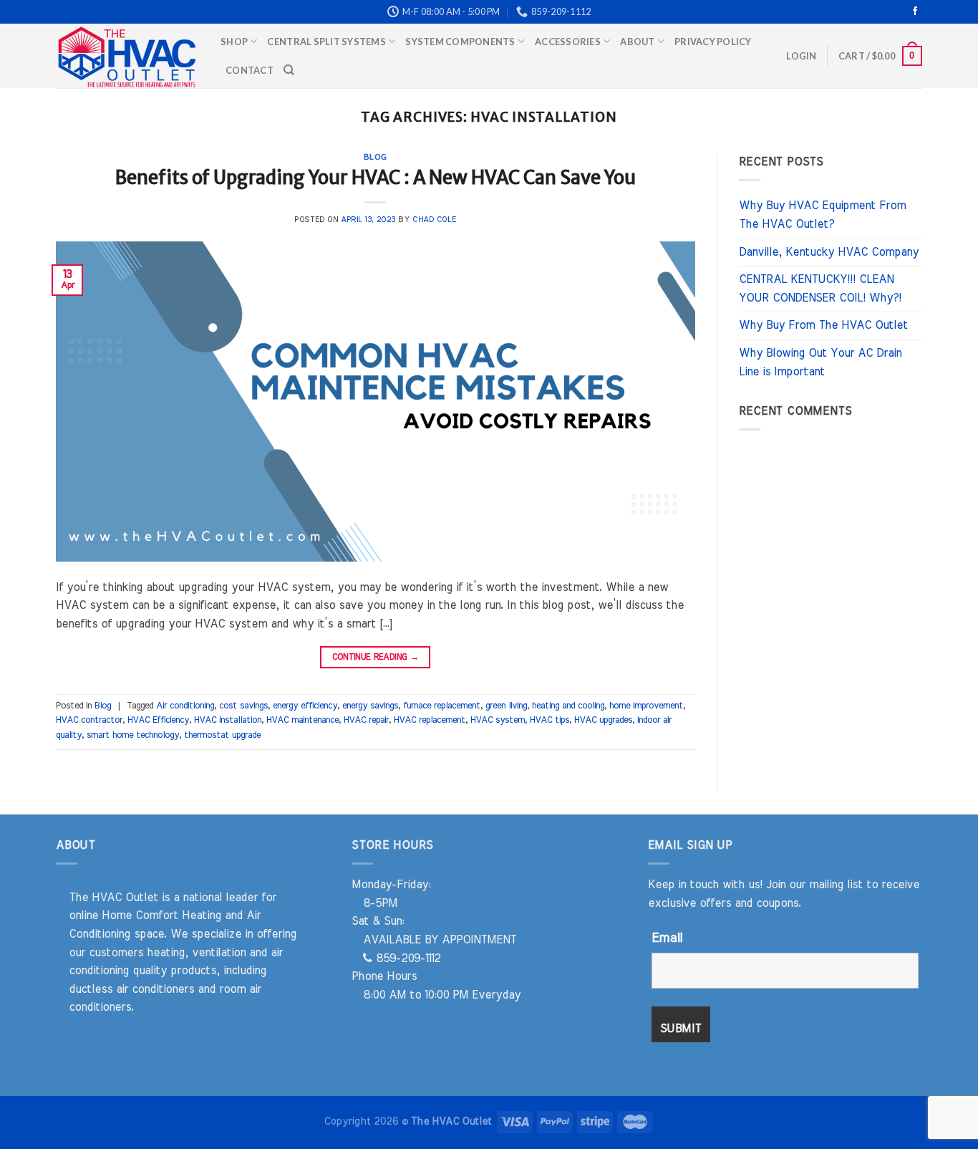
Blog (375, 157)
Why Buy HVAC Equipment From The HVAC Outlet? (822, 215)
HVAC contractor (89, 720)
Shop (234, 41)
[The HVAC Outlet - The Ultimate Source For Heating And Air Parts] (127, 56)
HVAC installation (227, 720)
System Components (460, 41)
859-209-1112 (406, 958)
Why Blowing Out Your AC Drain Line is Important (820, 362)
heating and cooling (568, 706)
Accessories (568, 41)
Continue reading (376, 657)
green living (506, 706)
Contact (249, 70)
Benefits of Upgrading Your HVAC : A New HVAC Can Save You (375, 177)
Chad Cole (434, 219)
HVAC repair (366, 720)
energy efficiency (305, 706)
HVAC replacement (429, 720)
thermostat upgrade (222, 735)
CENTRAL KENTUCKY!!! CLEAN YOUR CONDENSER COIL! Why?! (820, 289)
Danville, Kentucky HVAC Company (829, 252)
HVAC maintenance (302, 720)
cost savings (243, 706)
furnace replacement (441, 706)
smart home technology (133, 735)
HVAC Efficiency (158, 720)
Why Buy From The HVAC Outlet (823, 325)
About (637, 41)
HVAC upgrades (603, 720)
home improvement (646, 706)
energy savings (370, 706)
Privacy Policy (713, 41)
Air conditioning (185, 706)
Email (667, 938)
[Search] (289, 70)
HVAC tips (549, 720)
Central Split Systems (326, 41)
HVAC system (497, 720)
